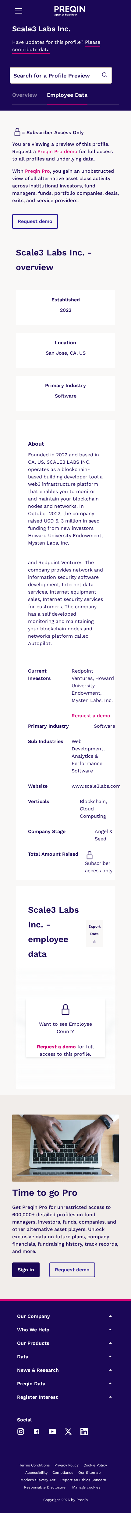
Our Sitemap (89, 1472)
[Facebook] (36, 1430)
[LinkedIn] (84, 1430)
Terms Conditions (34, 1465)
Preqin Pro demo (57, 151)
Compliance (62, 1472)
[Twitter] (68, 1430)
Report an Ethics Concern (83, 1480)
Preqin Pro (36, 171)
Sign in (26, 1270)
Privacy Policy (67, 1465)
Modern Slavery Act (37, 1480)
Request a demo (91, 716)
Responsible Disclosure (45, 1487)
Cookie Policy (95, 1465)
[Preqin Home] (69, 11)
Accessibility (36, 1472)
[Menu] (18, 11)
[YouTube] (52, 1430)
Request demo (35, 221)
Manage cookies (86, 1487)
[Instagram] (20, 1430)
